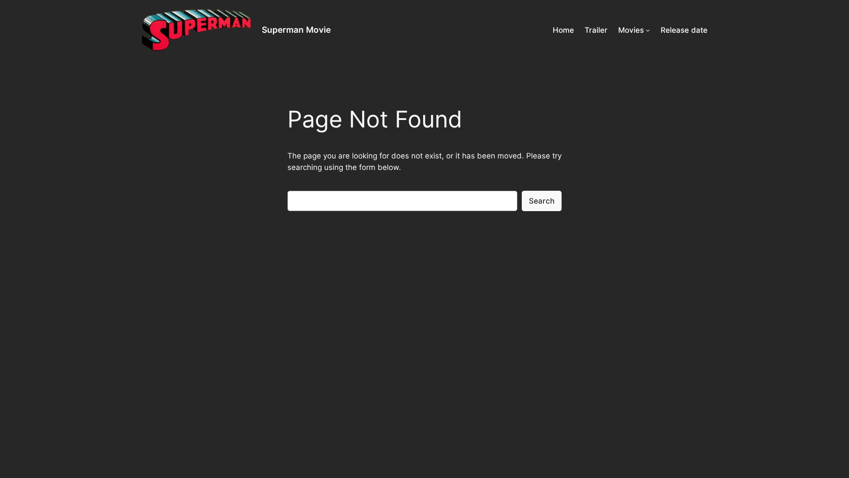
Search (542, 201)
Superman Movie (296, 29)
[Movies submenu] (648, 29)
